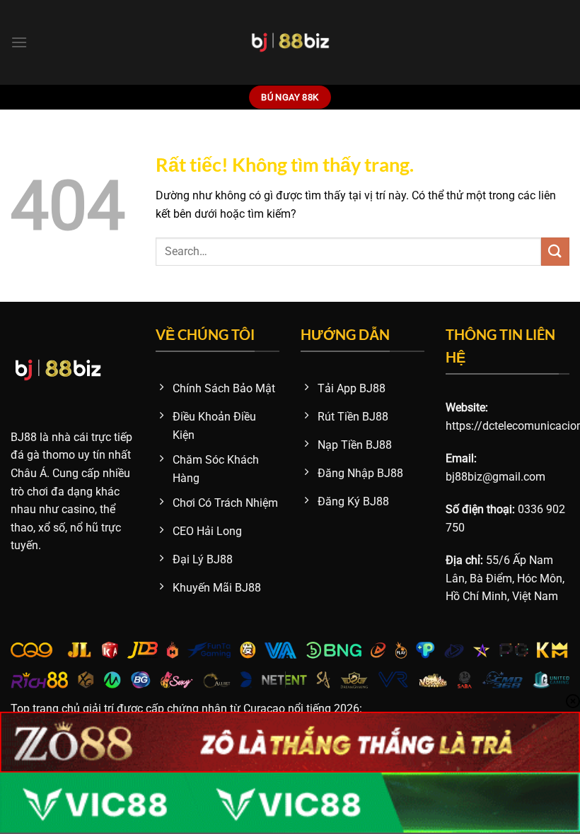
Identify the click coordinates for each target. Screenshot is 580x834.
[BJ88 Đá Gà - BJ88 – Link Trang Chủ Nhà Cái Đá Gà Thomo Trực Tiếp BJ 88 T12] (290, 42)
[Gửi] (555, 251)
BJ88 (24, 437)
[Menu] (19, 42)
